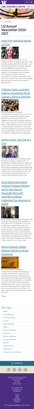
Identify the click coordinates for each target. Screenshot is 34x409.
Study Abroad (7, 349)
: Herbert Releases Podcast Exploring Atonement (15, 250)
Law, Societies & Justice (13, 7)
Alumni (5, 311)
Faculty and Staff (8, 324)
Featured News (7, 21)
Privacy (17, 394)
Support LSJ (18, 363)
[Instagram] (14, 370)
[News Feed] (20, 370)
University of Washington (14, 405)
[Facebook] (9, 370)
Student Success (8, 346)
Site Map (17, 398)
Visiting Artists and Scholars (12, 352)
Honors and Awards (9, 330)
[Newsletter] (25, 370)
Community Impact (9, 318)
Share (4, 296)
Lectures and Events (9, 336)
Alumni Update (17, 399)
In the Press (7, 333)
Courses (5, 321)
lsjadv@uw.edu (17, 391)
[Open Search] (31, 2)
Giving (5, 327)
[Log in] (26, 2)
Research (6, 343)
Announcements (8, 314)
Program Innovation (9, 339)
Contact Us (17, 401)
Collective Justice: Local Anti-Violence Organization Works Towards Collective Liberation (16, 93)
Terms (17, 396)
